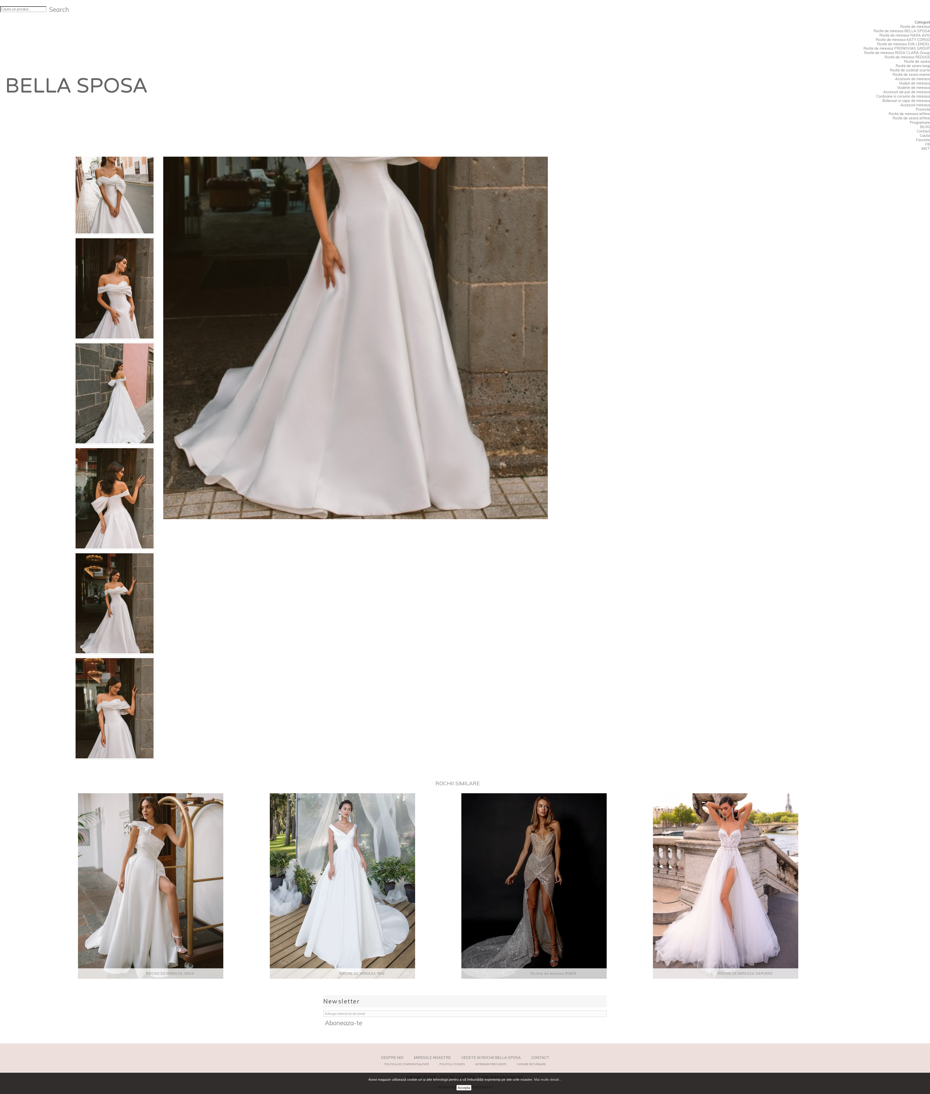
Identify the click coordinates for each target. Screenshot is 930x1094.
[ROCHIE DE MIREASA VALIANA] (115, 183)
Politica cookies (452, 1064)
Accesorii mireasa (915, 105)
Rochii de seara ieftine (911, 118)
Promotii (923, 109)
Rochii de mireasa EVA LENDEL (903, 44)
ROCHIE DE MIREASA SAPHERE (745, 973)
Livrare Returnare (531, 1064)
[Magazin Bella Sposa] (77, 85)
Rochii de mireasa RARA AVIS (904, 35)
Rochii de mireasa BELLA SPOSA (902, 31)
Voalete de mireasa (913, 87)
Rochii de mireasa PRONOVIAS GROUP (896, 48)
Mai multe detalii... (548, 1079)
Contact (923, 131)
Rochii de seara (917, 61)
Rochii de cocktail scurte (910, 70)
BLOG (925, 126)
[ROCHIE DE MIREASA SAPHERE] (745, 886)
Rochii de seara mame (911, 74)
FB (927, 144)
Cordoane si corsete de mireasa (903, 96)
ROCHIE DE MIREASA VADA (170, 973)
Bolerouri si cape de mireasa (906, 100)
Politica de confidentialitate (406, 1064)
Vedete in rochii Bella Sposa (491, 1057)
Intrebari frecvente (490, 1064)
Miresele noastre (432, 1057)
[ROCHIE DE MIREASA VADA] (170, 886)
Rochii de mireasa (915, 26)
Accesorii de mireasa (912, 79)
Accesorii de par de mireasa (906, 92)
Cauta (925, 135)
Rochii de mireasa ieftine (909, 113)
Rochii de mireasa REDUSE (907, 57)
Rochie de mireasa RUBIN (553, 973)
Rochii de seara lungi (913, 65)
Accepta (464, 1088)
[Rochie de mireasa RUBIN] (553, 886)
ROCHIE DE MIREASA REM (362, 973)
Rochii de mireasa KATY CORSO (903, 39)
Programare (920, 122)
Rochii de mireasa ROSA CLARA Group (897, 52)
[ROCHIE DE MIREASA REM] (362, 886)
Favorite (923, 140)
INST (925, 148)
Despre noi (392, 1057)
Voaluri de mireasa (914, 83)
